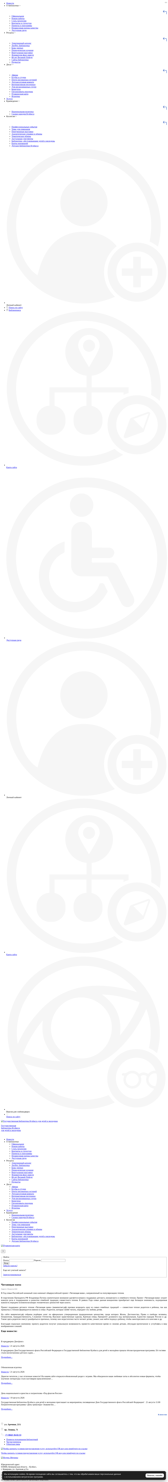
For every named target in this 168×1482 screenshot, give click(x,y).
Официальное (18, 16)
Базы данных (17, 48)
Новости (10, 3)
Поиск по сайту (16, 307)
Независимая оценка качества (25, 28)
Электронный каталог (21, 43)
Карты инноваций (20, 143)
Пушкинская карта (20, 94)
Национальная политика (23, 111)
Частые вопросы (13, 1442)
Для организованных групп (24, 87)
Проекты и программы (22, 25)
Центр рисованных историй (24, 80)
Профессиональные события (24, 127)
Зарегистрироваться (12, 1275)
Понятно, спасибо (154, 1475)
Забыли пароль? (10, 1266)
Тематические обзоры (21, 136)
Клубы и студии (19, 77)
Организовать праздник (22, 91)
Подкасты (16, 62)
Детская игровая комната (23, 82)
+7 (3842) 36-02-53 (13, 1435)
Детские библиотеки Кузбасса (25, 146)
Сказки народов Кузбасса (23, 114)
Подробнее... (6, 1357)
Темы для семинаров (21, 129)
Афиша (15, 75)
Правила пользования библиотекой (22, 1439)
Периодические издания (22, 50)
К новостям (162, 1415)
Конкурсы (16, 89)
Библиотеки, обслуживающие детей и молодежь (33, 141)
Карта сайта (11, 467)
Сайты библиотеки (20, 60)
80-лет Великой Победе (22, 57)
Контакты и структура (22, 23)
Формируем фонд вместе (23, 55)
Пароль (37, 1260)
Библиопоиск (15, 310)
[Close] (166, 2)
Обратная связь (13, 1444)
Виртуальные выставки (22, 53)
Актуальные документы (22, 139)
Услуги (9, 99)
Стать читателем (19, 21)
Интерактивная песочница (23, 84)
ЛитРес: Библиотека (21, 45)
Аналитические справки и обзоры (27, 134)
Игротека (16, 96)
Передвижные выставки (22, 131)
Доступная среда (19, 30)
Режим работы (18, 18)
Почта (6, 1260)
